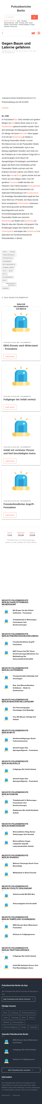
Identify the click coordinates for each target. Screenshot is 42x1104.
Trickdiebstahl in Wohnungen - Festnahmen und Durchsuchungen (25, 622)
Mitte (5, 274)
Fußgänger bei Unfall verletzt (20, 399)
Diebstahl (6, 26)
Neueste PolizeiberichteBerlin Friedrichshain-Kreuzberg (20, 635)
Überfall (6, 24)
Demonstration (13, 24)
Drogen (32, 24)
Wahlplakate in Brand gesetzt (24, 873)
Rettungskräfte (34, 186)
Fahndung (24, 21)
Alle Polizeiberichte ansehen (19, 1070)
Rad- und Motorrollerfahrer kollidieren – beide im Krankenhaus (23, 687)
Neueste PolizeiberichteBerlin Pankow (15, 793)
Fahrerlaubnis (23, 203)
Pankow (5, 108)
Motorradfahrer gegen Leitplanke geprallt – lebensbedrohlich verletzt (23, 843)
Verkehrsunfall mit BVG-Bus (24, 894)
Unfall (16, 23)
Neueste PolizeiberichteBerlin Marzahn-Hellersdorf (18, 701)
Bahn (11, 271)
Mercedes (24, 133)
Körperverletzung (9, 23)
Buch (16, 120)
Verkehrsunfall (33, 231)
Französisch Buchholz (11, 284)
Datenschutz (6, 1095)
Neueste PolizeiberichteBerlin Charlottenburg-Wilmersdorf (15, 602)
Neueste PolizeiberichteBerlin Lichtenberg (15, 669)
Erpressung (13, 26)
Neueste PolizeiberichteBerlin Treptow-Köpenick (15, 949)
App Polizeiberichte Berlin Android (17, 999)
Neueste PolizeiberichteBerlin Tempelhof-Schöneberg (18, 918)
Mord (26, 23)
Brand (31, 23)
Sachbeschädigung (24, 24)
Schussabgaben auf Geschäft (25, 903)
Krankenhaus (7, 126)
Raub (18, 21)
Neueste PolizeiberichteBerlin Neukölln (15, 762)
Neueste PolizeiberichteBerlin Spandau (15, 856)
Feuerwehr (14, 182)
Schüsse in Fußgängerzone (24, 934)
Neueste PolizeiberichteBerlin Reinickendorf (15, 825)
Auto (13, 123)
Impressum (16, 1095)
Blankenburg (17, 137)
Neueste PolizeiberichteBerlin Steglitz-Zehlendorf (17, 887)
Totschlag (21, 23)
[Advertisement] (21, 76)
